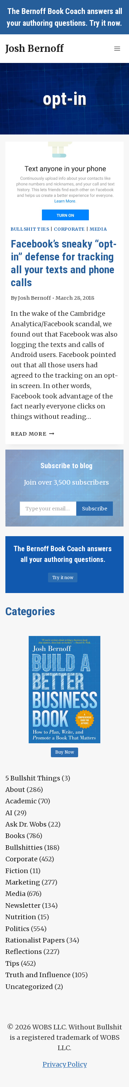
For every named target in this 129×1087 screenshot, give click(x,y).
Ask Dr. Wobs (26, 824)
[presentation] (64, 181)
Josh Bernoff (34, 298)
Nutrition (20, 917)
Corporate (69, 229)
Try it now (104, 23)
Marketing (22, 882)
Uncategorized (29, 987)
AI (9, 813)
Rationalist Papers (35, 940)
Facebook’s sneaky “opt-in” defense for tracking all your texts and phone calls (64, 263)
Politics (17, 929)
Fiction (16, 871)
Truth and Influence (38, 975)
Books (15, 836)
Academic (21, 801)
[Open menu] (117, 48)
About (15, 789)
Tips (12, 963)
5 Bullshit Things (32, 778)
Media (98, 229)
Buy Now (64, 752)
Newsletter (22, 905)
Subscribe (94, 508)
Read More (32, 434)
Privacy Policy (65, 1064)
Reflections (23, 952)
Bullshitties (30, 229)
